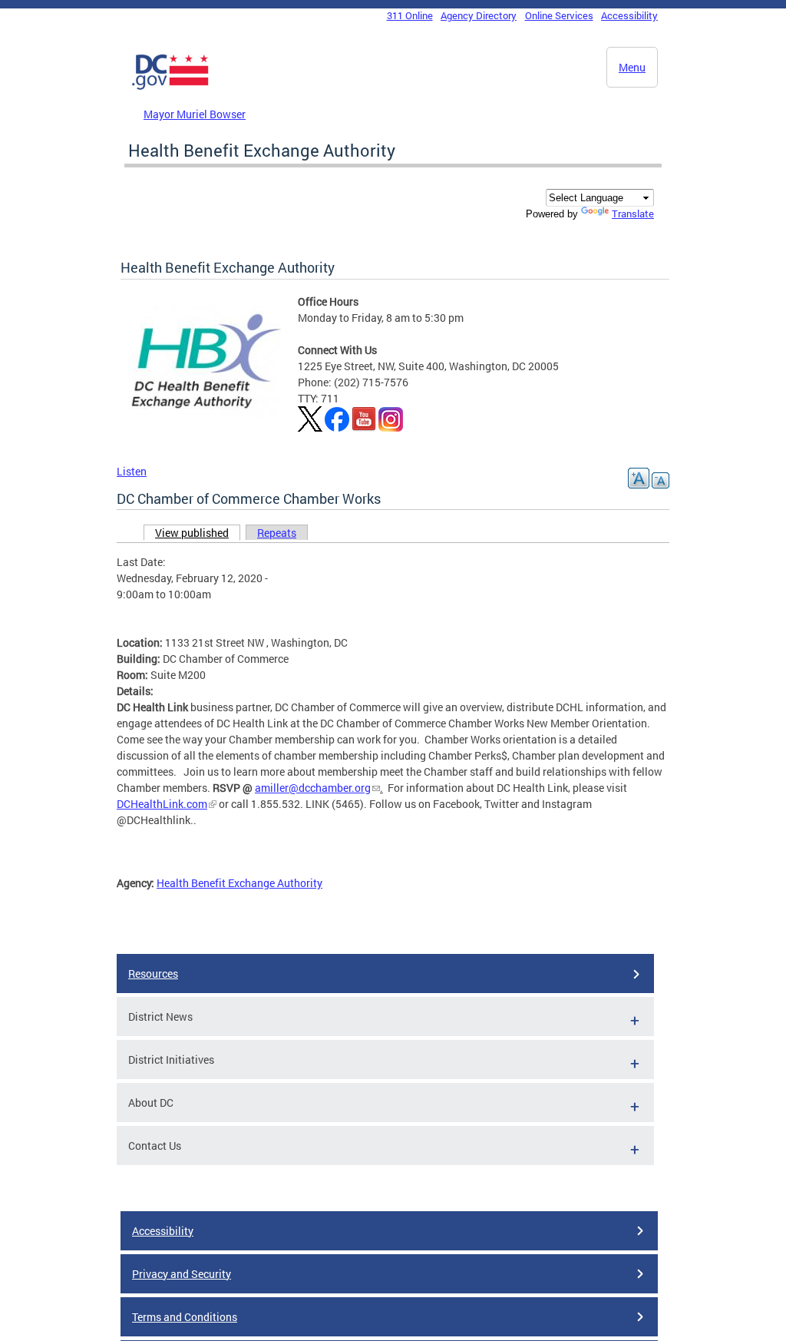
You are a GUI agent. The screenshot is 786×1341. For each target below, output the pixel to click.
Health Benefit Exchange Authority (239, 883)
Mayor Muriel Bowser (195, 114)
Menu (632, 67)
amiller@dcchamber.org (313, 787)
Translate (633, 213)
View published (197, 532)
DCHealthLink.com (162, 803)
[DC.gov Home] (170, 87)
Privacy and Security (181, 1273)
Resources (153, 973)
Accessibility (629, 15)
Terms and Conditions (184, 1317)
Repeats (276, 532)
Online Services (559, 15)
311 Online (410, 15)
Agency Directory (479, 15)
